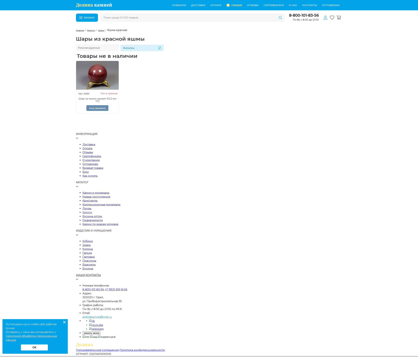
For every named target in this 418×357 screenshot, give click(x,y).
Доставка (198, 5)
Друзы (86, 208)
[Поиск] (280, 18)
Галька (87, 252)
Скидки (236, 5)
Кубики (87, 241)
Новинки (179, 5)
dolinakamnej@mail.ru (97, 316)
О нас (293, 5)
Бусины (87, 268)
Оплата (215, 5)
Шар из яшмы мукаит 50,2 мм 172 (97, 100)
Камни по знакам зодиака (100, 224)
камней (94, 5)
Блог (85, 171)
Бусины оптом (92, 216)
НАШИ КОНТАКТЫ (88, 275)
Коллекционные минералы (101, 204)
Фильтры (129, 47)
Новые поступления (96, 196)
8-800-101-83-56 (304, 15)
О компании (91, 160)
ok (34, 347)
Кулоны (87, 249)
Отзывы (253, 5)
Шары (86, 245)
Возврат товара (92, 168)
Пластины (89, 260)
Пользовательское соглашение (97, 350)
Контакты (309, 5)
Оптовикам (331, 5)
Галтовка (88, 256)
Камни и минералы (95, 192)
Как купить (90, 175)
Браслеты (89, 264)
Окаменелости (92, 220)
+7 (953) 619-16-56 (116, 289)
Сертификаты (274, 5)
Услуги (87, 212)
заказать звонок (91, 333)
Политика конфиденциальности (142, 350)
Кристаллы (89, 200)
